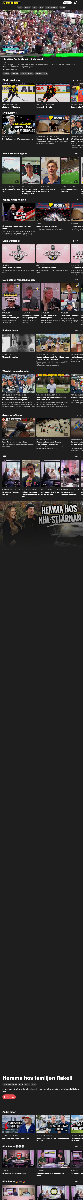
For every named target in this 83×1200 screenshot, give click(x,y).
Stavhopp (15, 74)
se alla (78, 80)
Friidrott (6, 74)
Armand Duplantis (26, 74)
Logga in (67, 3)
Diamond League (41, 74)
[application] (41, 33)
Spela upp (10, 1097)
